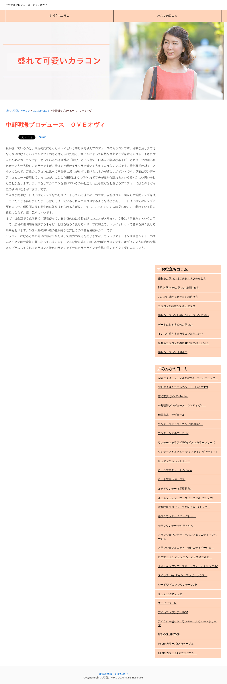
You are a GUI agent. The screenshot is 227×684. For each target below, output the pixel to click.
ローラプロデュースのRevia (175, 470)
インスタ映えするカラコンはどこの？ (180, 333)
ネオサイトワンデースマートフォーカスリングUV (188, 566)
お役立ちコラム (59, 15)
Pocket (41, 137)
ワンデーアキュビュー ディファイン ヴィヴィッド (188, 451)
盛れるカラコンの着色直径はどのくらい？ (183, 343)
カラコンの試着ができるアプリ (176, 306)
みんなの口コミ (167, 15)
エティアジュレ (167, 603)
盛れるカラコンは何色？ (172, 352)
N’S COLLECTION (169, 634)
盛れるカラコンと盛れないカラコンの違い (183, 315)
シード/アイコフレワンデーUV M (177, 584)
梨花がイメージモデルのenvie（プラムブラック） (188, 378)
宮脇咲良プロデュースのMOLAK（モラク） (184, 507)
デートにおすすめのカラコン (175, 324)
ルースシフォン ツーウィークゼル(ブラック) (185, 498)
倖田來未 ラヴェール (171, 414)
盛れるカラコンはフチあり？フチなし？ (182, 278)
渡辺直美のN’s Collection (173, 396)
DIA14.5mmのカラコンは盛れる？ (178, 287)
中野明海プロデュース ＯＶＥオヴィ (182, 405)
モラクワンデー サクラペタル (177, 525)
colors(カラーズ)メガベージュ (176, 643)
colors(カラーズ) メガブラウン (177, 653)
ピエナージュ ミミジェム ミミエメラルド (185, 557)
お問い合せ (121, 674)
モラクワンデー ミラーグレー (177, 516)
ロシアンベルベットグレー (174, 461)
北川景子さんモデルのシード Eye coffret (183, 387)
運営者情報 (105, 674)
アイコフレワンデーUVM (173, 612)
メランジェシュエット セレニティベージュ (186, 547)
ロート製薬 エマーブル (171, 479)
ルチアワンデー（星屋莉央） (175, 488)
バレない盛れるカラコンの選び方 (178, 296)
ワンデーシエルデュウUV (173, 433)
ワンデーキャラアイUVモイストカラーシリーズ (186, 442)
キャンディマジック (170, 594)
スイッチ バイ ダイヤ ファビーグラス (182, 575)
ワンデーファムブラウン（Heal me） (180, 424)
